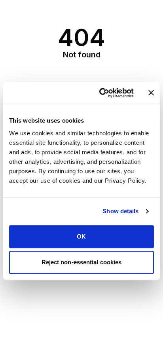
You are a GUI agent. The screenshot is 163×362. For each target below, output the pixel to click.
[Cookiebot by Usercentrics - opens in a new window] (101, 93)
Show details (120, 211)
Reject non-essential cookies (82, 262)
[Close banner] (151, 93)
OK (81, 236)
